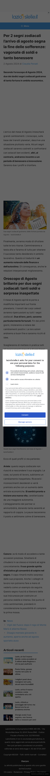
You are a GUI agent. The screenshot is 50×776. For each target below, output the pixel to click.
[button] (25, 384)
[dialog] (25, 388)
